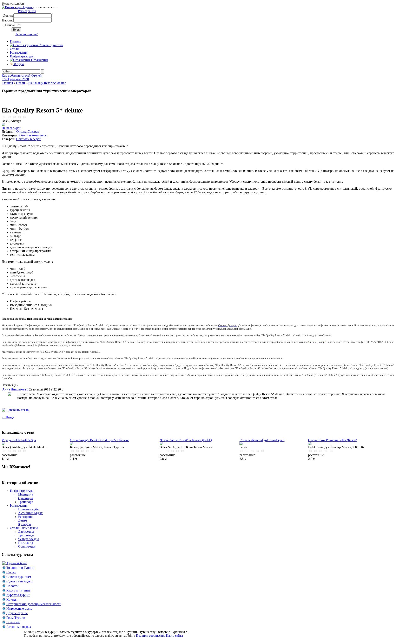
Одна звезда (26, 546)
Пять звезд (25, 542)
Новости (12, 586)
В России (13, 622)
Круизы (11, 599)
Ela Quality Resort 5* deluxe (47, 83)
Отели (14, 49)
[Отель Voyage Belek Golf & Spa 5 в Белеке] (71, 444)
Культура (24, 524)
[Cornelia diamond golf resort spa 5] (241, 444)
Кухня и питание (18, 590)
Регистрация (27, 11)
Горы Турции (15, 617)
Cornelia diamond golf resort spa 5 (261, 440)
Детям (22, 520)
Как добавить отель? (16, 75)
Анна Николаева (14, 389)
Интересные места (19, 608)
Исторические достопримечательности (33, 604)
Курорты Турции (18, 595)
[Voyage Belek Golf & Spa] (3, 444)
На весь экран (11, 128)
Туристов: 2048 (18, 79)
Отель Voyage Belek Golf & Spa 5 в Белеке (99, 440)
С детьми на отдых (19, 581)
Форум (18, 64)
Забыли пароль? (26, 34)
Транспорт (25, 502)
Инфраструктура (21, 56)
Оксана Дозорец (27, 131)
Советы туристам (50, 45)
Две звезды (26, 531)
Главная (7, 83)
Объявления (39, 60)
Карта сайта (174, 635)
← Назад (8, 417)
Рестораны (25, 516)
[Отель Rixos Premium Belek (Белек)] (309, 444)
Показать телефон (28, 139)
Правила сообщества (150, 635)
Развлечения (18, 52)
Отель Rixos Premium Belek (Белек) (332, 440)
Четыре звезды (28, 539)
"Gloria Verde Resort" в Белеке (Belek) (186, 440)
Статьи (11, 572)
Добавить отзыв (17, 410)
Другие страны (17, 613)
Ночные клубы (28, 509)
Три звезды (26, 535)
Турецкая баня (16, 563)
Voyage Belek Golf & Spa (19, 440)
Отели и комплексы (33, 135)
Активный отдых (30, 513)
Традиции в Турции (20, 567)
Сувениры (25, 498)
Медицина (25, 494)
